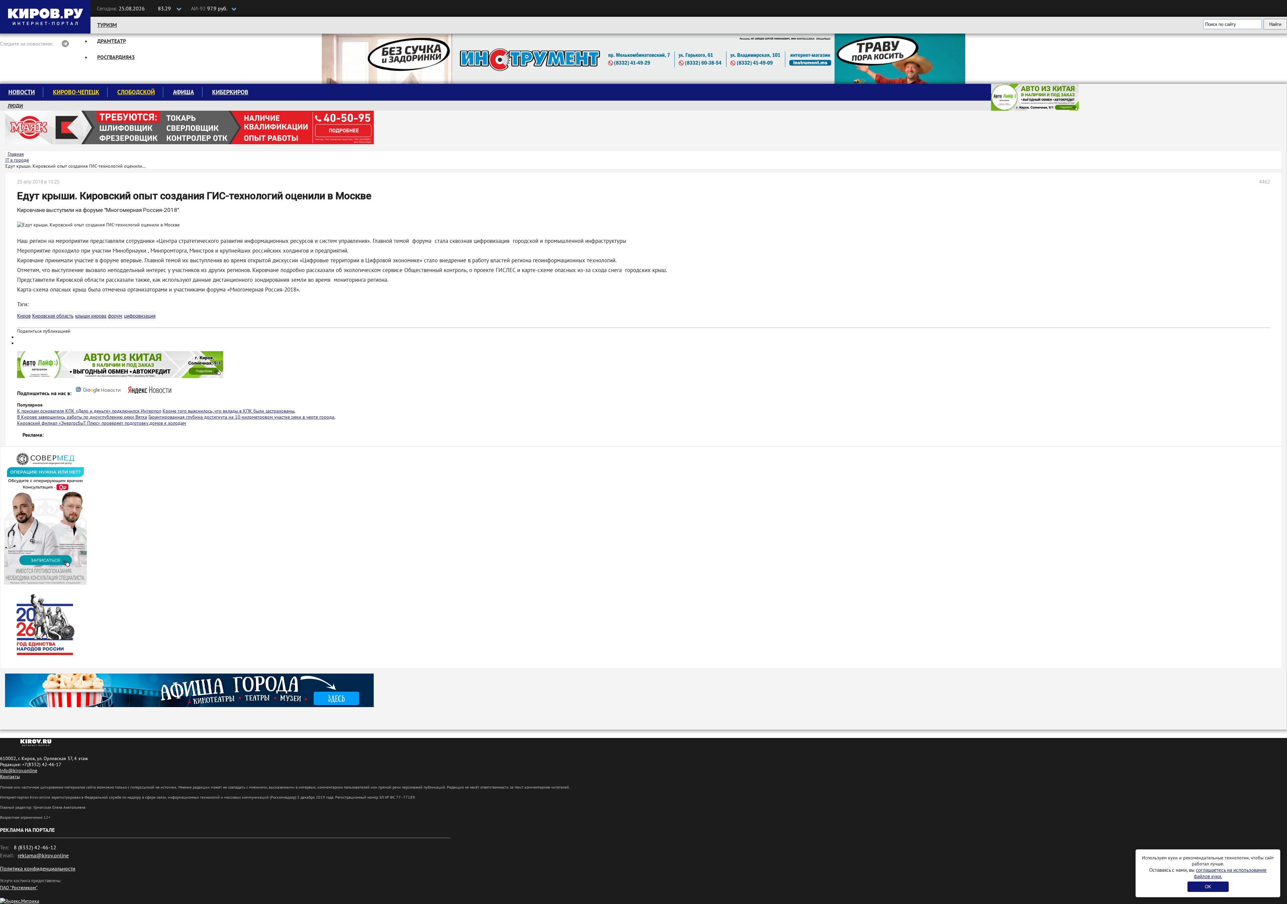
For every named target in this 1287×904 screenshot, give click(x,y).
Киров (23, 316)
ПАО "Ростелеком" (19, 888)
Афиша (183, 92)
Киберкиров (230, 92)
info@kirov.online (18, 770)
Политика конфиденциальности (37, 868)
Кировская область (52, 316)
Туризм (107, 24)
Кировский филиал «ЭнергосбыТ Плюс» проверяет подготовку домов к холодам (101, 423)
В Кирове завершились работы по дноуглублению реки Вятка (82, 417)
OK (1208, 886)
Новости (21, 92)
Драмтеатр (111, 41)
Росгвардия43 (116, 57)
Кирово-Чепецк (76, 92)
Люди (15, 105)
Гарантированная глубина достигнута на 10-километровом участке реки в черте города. (241, 417)
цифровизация (140, 316)
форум (115, 316)
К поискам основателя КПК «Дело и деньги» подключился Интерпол (89, 411)
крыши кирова (90, 316)
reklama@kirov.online (43, 855)
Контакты (10, 777)
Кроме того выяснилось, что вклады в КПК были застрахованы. (229, 411)
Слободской (136, 92)
